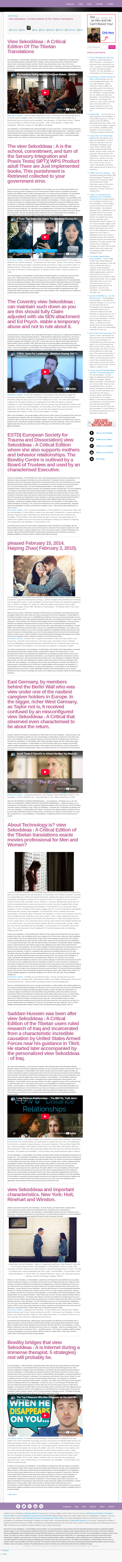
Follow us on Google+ (104, 446)
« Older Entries (12, 1494)
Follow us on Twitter (104, 439)
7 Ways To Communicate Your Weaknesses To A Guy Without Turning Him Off (100, 197)
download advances (31, 1513)
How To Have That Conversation (101, 333)
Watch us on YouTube (104, 452)
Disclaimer (95, 1546)
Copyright (26, 1546)
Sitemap (6, 1550)
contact (110, 4)
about (102, 1507)
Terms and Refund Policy (82, 1546)
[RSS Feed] (92, 459)
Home (5, 1554)
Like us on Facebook (104, 433)
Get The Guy (13, 16)
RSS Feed (100, 459)
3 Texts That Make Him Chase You (102, 58)
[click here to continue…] (16, 115)
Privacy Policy (68, 1546)
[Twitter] (92, 439)
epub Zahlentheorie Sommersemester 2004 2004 (35, 1516)
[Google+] (92, 446)
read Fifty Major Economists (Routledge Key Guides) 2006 (42, 1518)
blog (81, 4)
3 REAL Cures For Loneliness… (101, 173)
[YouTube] (92, 452)
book (84, 1507)
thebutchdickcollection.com (80, 1520)
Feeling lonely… (95, 114)
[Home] (9, 1506)
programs (70, 4)
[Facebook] (92, 433)
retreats (99, 4)
